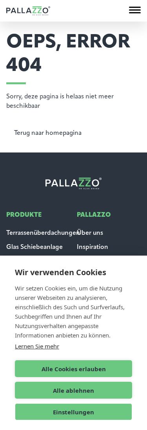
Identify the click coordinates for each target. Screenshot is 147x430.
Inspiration (92, 247)
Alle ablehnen (73, 390)
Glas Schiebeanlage (34, 247)
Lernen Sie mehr (37, 346)
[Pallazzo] (28, 10)
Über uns (90, 233)
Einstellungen (73, 412)
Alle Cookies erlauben (74, 369)
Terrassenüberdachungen (43, 233)
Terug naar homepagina (48, 133)
